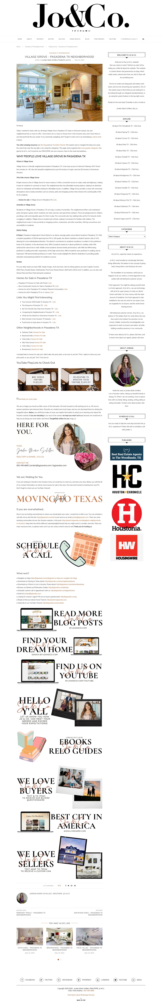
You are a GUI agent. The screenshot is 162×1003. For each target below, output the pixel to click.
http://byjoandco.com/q (68, 597)
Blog (87, 39)
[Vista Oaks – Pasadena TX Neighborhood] (30, 936)
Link (54, 302)
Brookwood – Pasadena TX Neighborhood (59, 949)
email (99, 137)
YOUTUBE (112, 39)
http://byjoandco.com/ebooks (59, 587)
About (29, 39)
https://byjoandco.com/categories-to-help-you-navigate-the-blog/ (53, 578)
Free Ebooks (99, 39)
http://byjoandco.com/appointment (63, 591)
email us (142, 102)
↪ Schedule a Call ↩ (129, 39)
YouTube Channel (59, 145)
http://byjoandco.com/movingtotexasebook (60, 581)
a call (93, 137)
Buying (51, 39)
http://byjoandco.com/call (45, 517)
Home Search (75, 39)
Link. (55, 200)
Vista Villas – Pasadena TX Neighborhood (89, 949)
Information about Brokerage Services (81, 995)
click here (138, 335)
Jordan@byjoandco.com (32, 594)
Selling (62, 39)
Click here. (137, 126)
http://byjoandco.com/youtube (53, 603)
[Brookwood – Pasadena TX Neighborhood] (59, 936)
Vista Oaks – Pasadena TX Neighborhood (30, 949)
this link (129, 427)
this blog (44, 145)
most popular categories (89, 148)
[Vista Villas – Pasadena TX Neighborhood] (89, 936)
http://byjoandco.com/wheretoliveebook (70, 584)
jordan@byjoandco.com (80, 517)
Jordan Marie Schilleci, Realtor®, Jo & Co (56, 60)
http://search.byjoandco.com (56, 600)
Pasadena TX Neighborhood (34, 47)
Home (20, 39)
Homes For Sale (39, 332)
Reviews (40, 39)
